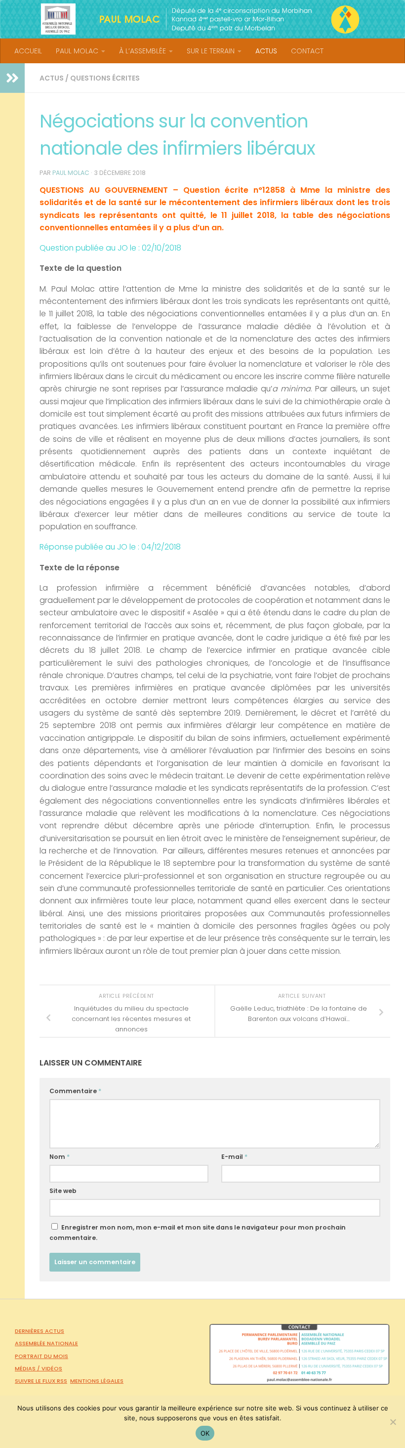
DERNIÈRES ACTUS (39, 1331)
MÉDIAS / (28, 1368)
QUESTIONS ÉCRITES (105, 78)
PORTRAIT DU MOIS (41, 1356)
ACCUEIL (28, 51)
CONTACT (307, 51)
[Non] (393, 1422)
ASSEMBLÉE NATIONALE (46, 1343)
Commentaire (75, 1091)
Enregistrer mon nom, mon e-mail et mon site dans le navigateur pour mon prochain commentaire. (197, 1232)
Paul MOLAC (70, 173)
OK (205, 1433)
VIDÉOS (51, 1368)
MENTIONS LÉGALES (96, 1381)
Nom (59, 1156)
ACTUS (266, 51)
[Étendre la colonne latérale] (12, 78)
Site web (63, 1191)
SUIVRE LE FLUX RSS (41, 1381)
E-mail (234, 1156)
